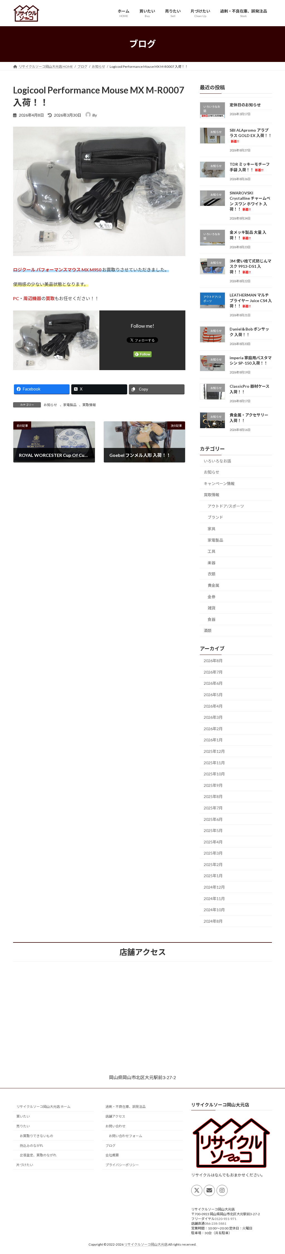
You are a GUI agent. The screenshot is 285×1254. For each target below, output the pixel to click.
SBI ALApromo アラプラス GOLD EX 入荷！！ (251, 135)
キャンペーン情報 (219, 483)
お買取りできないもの (36, 1136)
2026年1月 (213, 739)
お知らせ (50, 405)
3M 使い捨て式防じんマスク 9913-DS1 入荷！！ (250, 266)
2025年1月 (213, 875)
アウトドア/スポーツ (226, 505)
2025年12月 (214, 751)
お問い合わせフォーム (125, 1136)
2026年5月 (213, 694)
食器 (211, 619)
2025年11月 (214, 762)
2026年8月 (213, 660)
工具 (211, 551)
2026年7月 (213, 671)
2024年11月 (214, 898)
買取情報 (89, 405)
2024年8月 (213, 920)
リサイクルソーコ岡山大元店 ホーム (43, 1107)
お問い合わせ (115, 1126)
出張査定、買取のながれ (38, 1155)
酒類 (208, 630)
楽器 (211, 562)
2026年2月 (213, 728)
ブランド (215, 517)
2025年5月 (213, 830)
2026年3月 (213, 717)
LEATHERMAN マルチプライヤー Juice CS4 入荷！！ (251, 300)
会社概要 (112, 1155)
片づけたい (24, 1165)
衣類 (211, 573)
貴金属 (213, 585)
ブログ (110, 1145)
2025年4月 (213, 841)
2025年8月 (213, 796)
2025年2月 (213, 864)
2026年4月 (213, 705)
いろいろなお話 (217, 460)
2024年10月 (214, 909)
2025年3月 (213, 853)
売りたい (23, 1126)
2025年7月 (213, 808)
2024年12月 (214, 887)
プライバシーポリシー (122, 1165)
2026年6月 (213, 683)
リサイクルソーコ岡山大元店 (146, 1244)
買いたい (23, 1116)
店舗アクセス (115, 1116)
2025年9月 (213, 785)
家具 (211, 528)
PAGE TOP (272, 1211)
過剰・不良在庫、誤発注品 (125, 1107)
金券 (211, 596)
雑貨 (211, 608)
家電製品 (70, 405)
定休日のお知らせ (245, 104)
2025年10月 (214, 773)
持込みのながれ (31, 1145)
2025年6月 (213, 819)
